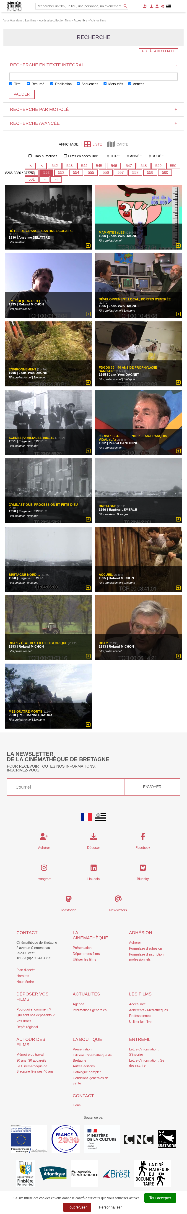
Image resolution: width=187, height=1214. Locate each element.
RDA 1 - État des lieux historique (38, 643)
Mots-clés (115, 84)
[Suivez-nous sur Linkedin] (94, 869)
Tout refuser (77, 1207)
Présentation (82, 948)
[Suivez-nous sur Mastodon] (69, 900)
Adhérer (135, 942)
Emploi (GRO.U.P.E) (24, 301)
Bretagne (107, 506)
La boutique (87, 1039)
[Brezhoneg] (168, 6)
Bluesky (143, 879)
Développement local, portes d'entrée (135, 299)
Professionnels (140, 1016)
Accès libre (137, 1004)
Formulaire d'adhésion (145, 948)
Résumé (37, 84)
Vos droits (23, 1021)
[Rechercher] (125, 6)
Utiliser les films (84, 959)
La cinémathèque (90, 935)
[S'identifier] (157, 6)
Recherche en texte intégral (93, 65)
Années (138, 84)
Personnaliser (110, 1207)
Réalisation (63, 84)
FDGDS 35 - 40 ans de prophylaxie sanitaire (128, 369)
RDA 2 (103, 643)
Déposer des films (86, 954)
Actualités (86, 994)
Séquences (89, 84)
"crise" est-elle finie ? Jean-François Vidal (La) (133, 437)
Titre (17, 84)
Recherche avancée (93, 123)
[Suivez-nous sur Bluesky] (143, 869)
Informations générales (90, 1010)
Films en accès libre (83, 156)
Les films (140, 994)
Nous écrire (25, 982)
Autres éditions (84, 1066)
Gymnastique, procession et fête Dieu (43, 504)
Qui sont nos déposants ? (35, 1015)
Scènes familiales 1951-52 (32, 438)
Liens (77, 1105)
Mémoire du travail (30, 1054)
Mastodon (68, 910)
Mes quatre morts (25, 711)
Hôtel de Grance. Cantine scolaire (41, 231)
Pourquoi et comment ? (33, 1009)
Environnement (22, 369)
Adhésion (140, 932)
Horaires (22, 976)
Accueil (106, 574)
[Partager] (162, 6)
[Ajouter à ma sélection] (88, 245)
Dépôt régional (27, 1027)
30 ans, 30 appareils (31, 1060)
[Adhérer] (145, 6)
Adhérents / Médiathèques (148, 1010)
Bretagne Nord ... (24, 574)
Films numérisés (45, 156)
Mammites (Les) (112, 232)
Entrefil (140, 1039)
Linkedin (93, 879)
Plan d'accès (26, 970)
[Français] (86, 817)
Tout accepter (160, 1198)
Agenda (78, 1004)
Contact (27, 932)
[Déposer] (151, 6)
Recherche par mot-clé (93, 109)
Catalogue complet (87, 1072)
